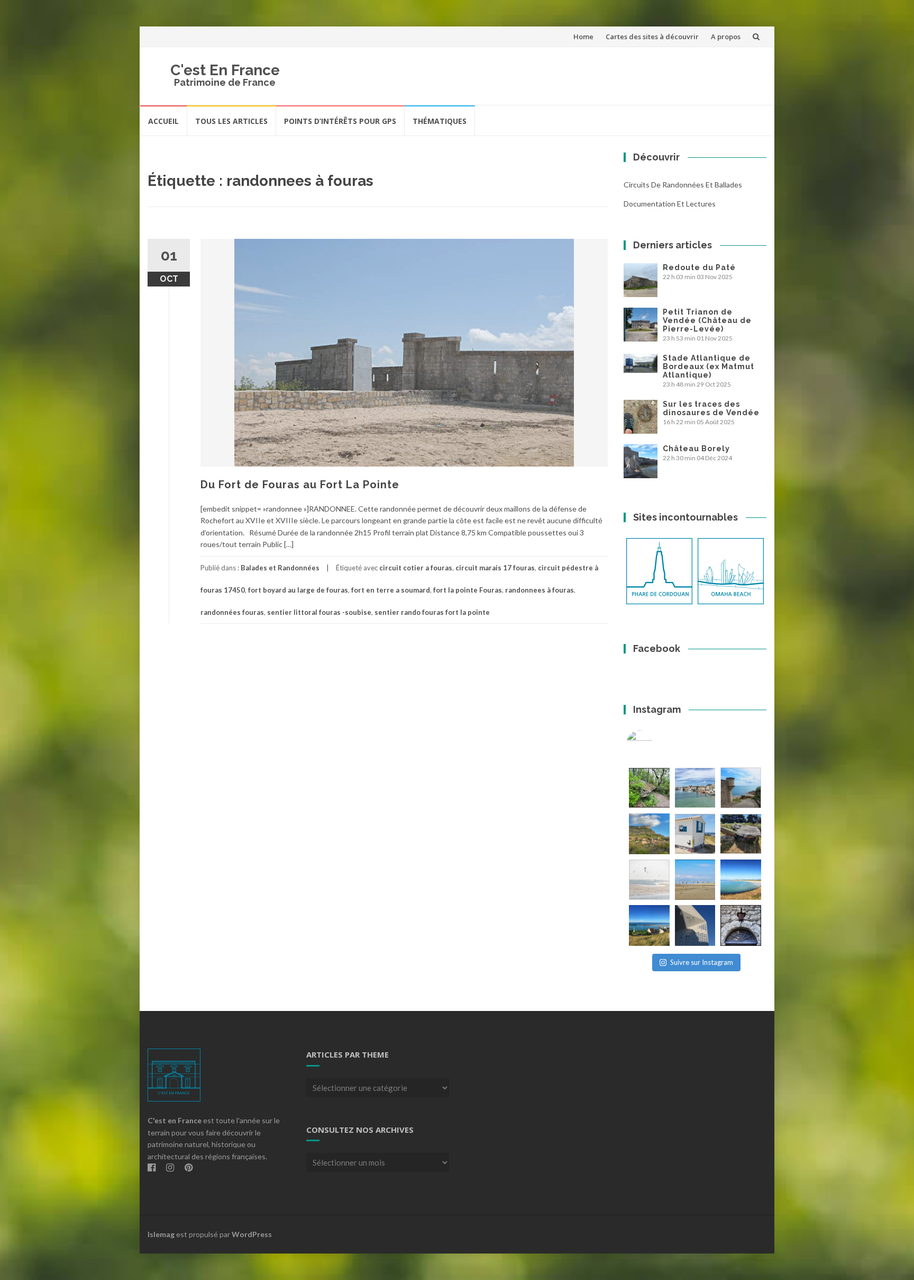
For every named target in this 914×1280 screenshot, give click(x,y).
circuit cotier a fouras (415, 567)
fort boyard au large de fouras (298, 590)
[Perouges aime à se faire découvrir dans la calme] (740, 925)
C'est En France (225, 70)
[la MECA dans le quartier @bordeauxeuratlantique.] (695, 925)
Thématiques (440, 121)
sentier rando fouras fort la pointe (432, 612)
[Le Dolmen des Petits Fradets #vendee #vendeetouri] (740, 833)
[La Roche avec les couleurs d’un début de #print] (649, 833)
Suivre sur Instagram (701, 962)
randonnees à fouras (539, 590)
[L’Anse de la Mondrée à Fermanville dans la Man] (740, 880)
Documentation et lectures (670, 203)
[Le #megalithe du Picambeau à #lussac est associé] (649, 787)
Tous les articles (231, 121)
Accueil (163, 121)
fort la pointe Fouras (467, 590)
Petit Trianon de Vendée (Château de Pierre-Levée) (707, 320)
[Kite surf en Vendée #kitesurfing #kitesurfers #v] (649, 880)
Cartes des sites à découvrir (652, 36)
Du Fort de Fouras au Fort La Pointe (299, 484)
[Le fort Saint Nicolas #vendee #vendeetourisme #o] (740, 787)
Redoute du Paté (699, 267)
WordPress (252, 1234)
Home (583, 36)
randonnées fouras (232, 612)
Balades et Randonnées (280, 567)
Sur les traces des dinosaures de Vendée (711, 408)
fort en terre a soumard (390, 590)
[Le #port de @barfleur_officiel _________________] (695, 787)
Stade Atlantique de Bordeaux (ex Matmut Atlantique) (708, 366)
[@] (655, 743)
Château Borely (696, 448)
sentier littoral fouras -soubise (319, 612)
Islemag (161, 1234)
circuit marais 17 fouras (495, 567)
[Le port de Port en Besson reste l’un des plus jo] (649, 925)
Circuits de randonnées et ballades (683, 184)
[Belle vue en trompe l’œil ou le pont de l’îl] (695, 880)
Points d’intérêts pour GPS (340, 121)
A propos (726, 36)
